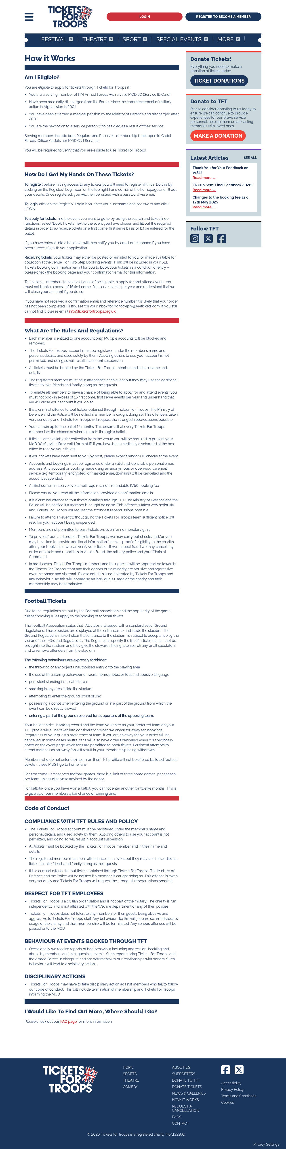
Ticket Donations (219, 80)
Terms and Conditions (238, 1096)
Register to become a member (223, 17)
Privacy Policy (232, 1089)
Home (128, 1067)
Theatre (94, 39)
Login (144, 17)
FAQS (176, 1117)
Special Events (179, 39)
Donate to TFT (186, 1080)
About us (181, 1067)
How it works (185, 1100)
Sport (132, 39)
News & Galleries (189, 1093)
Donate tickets (187, 1087)
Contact (180, 1123)
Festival (54, 39)
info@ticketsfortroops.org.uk (92, 311)
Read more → (204, 178)
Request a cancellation (185, 1108)
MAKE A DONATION (218, 136)
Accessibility (231, 1083)
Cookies (227, 1102)
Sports (130, 1074)
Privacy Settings (266, 1144)
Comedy (130, 1087)
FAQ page (68, 1021)
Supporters (183, 1074)
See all (250, 158)
